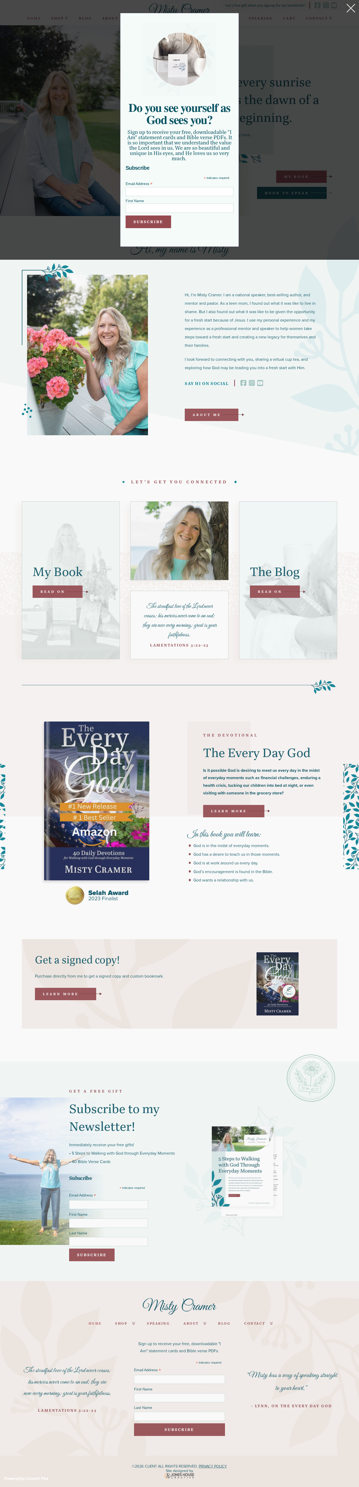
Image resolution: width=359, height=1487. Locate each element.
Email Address (139, 183)
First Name (135, 201)
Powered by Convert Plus (26, 1478)
